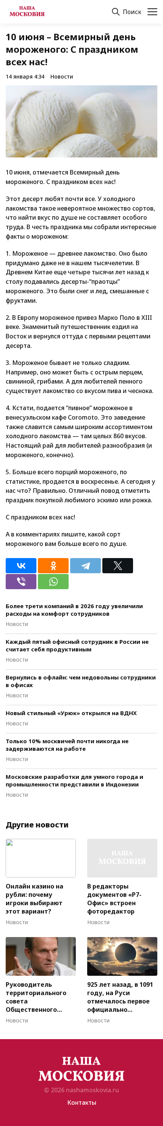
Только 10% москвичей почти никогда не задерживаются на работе (67, 744)
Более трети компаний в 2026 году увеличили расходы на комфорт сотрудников (74, 609)
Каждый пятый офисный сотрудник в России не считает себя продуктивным (77, 645)
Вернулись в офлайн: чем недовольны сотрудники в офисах (81, 681)
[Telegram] (85, 565)
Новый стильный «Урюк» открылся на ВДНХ (71, 713)
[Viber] (21, 581)
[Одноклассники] (53, 565)
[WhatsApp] (53, 581)
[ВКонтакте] (21, 565)
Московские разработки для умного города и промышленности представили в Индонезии (74, 780)
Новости (61, 76)
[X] (117, 565)
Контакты (81, 1102)
